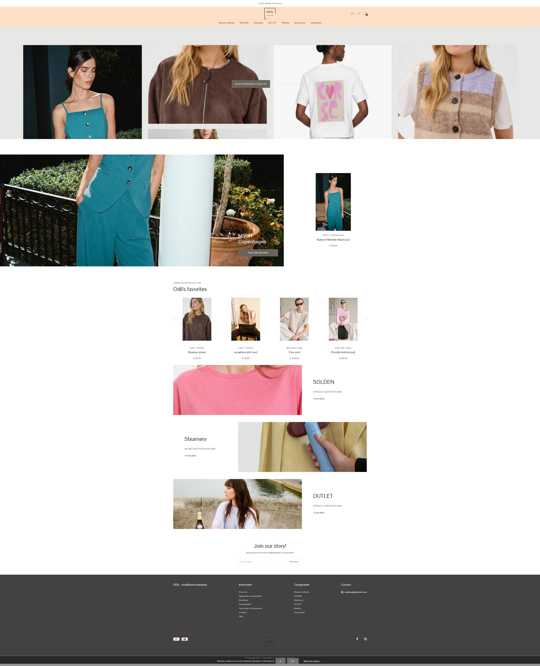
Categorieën (301, 584)
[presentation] (174, 319)
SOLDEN (244, 22)
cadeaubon (316, 22)
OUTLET (272, 22)
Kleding (285, 22)
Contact (242, 612)
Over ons (243, 592)
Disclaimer (243, 600)
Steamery (258, 22)
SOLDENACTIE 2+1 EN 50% (290, 83)
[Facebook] (357, 639)
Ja (280, 661)
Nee (292, 661)
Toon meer (319, 399)
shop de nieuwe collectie (251, 83)
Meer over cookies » (312, 661)
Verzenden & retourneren (250, 608)
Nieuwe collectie (227, 22)
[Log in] (352, 13)
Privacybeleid (245, 604)
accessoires (300, 22)
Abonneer (294, 561)
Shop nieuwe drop (258, 252)
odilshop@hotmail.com (356, 592)
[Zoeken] (359, 13)
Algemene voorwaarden (250, 596)
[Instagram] (365, 639)
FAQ (241, 616)
